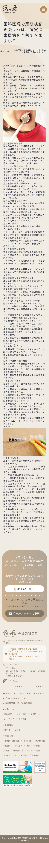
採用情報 (39, 693)
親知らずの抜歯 (33, 745)
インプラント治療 (32, 750)
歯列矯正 (24, 755)
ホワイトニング (9, 755)
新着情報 (9, 724)
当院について (11, 709)
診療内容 (9, 735)
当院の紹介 (8, 714)
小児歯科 (18, 745)
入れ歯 (6, 750)
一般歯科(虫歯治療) (11, 740)
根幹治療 (27, 740)
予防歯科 (7, 745)
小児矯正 (36, 755)
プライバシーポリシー (15, 698)
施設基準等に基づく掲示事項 (18, 703)
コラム (18, 730)
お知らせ (7, 730)
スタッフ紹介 (8, 719)
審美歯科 (17, 750)
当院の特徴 (21, 714)
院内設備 (22, 719)
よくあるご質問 (23, 693)
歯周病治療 (40, 740)
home (6, 51)
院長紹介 (34, 714)
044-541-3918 (12, 664)
